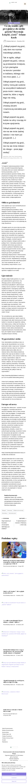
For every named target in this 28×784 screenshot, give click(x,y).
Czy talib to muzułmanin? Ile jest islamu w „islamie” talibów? (13, 621)
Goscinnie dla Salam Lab (11, 566)
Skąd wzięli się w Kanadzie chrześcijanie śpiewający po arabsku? (6, 523)
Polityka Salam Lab (6, 734)
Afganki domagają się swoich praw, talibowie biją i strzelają (13, 681)
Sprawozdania (5, 732)
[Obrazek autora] (5, 41)
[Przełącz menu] (25, 3)
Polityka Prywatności (7, 736)
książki (4, 510)
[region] (14, 772)
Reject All (14, 781)
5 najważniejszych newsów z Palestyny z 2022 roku (20, 521)
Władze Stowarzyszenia (7, 730)
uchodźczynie (12, 513)
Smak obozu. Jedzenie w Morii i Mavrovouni (12, 710)
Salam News (17, 22)
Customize (14, 777)
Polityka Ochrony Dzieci (7, 738)
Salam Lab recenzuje (18, 510)
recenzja (9, 510)
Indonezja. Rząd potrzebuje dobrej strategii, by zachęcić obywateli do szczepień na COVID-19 (13, 562)
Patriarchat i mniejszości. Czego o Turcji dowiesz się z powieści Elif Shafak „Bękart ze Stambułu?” (13, 651)
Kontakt (4, 740)
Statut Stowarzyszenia (7, 728)
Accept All (14, 774)
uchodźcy (4, 513)
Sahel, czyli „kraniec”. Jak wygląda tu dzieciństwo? (13, 592)
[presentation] (14, 550)
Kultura (10, 22)
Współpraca (5, 741)
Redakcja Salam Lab (11, 41)
